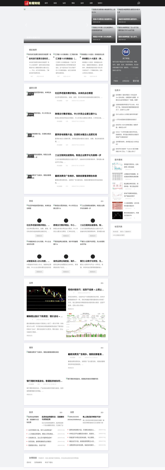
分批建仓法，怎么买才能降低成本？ (40, 438)
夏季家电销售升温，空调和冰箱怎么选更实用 (76, 134)
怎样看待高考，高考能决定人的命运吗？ (127, 143)
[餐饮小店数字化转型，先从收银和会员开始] (92, 244)
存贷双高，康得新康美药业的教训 (39, 441)
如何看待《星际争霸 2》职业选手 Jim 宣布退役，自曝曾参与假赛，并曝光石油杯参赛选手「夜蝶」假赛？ (127, 97)
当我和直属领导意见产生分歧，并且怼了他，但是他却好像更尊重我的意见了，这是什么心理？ (127, 107)
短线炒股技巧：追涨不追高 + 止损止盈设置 (86, 289)
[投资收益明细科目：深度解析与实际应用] (33, 421)
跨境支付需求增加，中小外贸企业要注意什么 (76, 113)
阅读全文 (39, 236)
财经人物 (31, 94)
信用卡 (100, 3)
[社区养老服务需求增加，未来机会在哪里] (39, 208)
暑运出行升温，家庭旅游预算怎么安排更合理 (82, 441)
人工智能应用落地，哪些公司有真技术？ (41, 434)
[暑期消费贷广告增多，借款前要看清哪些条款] (46, 363)
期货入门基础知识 (125, 231)
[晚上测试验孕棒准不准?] (74, 421)
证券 (64, 3)
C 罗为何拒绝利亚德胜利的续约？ (126, 119)
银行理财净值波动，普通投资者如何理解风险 (45, 380)
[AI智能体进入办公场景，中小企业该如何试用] (39, 244)
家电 (30, 135)
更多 (102, 201)
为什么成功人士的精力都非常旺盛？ (127, 114)
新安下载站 (49, 462)
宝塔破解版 (38, 462)
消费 (91, 3)
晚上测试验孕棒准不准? (92, 417)
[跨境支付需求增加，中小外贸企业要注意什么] (66, 208)
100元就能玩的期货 (119, 235)
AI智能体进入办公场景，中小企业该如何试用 (39, 261)
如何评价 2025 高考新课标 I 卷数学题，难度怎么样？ (127, 126)
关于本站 (126, 58)
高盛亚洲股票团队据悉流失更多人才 (129, 19)
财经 (55, 3)
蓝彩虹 (29, 462)
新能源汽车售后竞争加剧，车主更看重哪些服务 (82, 437)
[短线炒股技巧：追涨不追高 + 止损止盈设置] (46, 298)
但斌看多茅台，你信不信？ (37, 445)
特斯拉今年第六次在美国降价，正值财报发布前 (103, 37)
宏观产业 (31, 156)
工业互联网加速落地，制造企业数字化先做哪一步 (78, 155)
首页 (46, 3)
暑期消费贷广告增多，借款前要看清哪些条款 (76, 175)
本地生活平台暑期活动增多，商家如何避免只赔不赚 (82, 434)
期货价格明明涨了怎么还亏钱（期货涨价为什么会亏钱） (129, 37)
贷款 (30, 176)
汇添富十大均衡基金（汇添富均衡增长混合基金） (66, 58)
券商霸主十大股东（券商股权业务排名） (92, 58)
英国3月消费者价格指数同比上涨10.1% (103, 19)
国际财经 (31, 114)
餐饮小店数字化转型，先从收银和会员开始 (92, 261)
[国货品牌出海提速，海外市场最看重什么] (66, 244)
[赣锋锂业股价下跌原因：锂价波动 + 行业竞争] (86, 325)
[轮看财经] (32, 3)
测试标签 (115, 231)
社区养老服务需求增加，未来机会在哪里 (74, 93)
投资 (82, 3)
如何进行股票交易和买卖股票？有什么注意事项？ (39, 58)
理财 (73, 3)
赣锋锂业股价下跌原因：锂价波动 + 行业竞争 (45, 316)
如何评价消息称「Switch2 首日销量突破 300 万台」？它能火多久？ (127, 150)
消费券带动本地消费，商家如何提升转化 (82, 445)
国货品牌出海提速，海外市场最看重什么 (65, 261)
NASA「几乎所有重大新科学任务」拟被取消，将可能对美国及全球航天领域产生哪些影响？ (127, 134)
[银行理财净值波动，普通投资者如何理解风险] (86, 390)
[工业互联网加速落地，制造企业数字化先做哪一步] (92, 208)
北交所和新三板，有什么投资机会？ (40, 430)
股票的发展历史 (33, 37)
